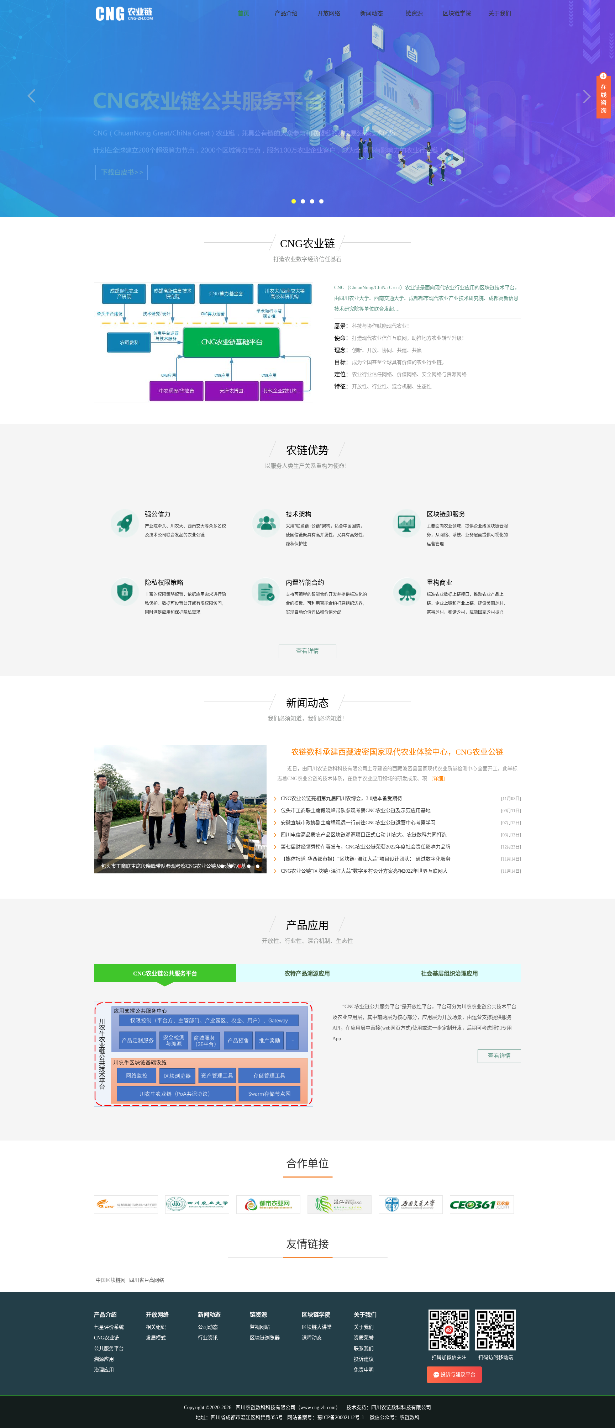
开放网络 (328, 13)
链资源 (414, 13)
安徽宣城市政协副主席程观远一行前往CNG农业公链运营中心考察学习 (358, 822)
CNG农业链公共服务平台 (165, 973)
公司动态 (208, 1327)
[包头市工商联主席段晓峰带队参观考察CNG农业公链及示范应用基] (180, 808)
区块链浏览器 (265, 1337)
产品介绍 (286, 13)
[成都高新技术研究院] (126, 1204)
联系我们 (364, 1348)
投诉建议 (364, 1359)
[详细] (438, 778)
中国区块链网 (111, 1280)
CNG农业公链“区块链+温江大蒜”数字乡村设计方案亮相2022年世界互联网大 (364, 871)
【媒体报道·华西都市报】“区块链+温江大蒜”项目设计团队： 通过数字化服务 (366, 859)
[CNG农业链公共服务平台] (203, 342)
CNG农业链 (106, 1337)
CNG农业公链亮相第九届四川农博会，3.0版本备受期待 (341, 798)
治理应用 (104, 1370)
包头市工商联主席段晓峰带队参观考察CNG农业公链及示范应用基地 (356, 810)
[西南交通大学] (410, 1204)
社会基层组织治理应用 (449, 973)
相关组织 (156, 1327)
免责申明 (364, 1370)
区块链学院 (457, 13)
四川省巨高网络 (146, 1280)
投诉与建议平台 (458, 1374)
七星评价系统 (109, 1327)
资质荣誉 (364, 1337)
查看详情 (307, 651)
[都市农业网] (268, 1204)
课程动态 (312, 1337)
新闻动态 (371, 13)
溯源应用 (104, 1359)
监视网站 (260, 1327)
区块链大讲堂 (317, 1327)
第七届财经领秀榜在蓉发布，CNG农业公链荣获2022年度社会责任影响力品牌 (366, 847)
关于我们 (499, 13)
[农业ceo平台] (482, 1204)
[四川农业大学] (197, 1204)
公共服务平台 (109, 1348)
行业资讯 (208, 1337)
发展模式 (156, 1337)
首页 (243, 13)
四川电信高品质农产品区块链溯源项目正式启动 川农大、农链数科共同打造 (364, 834)
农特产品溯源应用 (307, 973)
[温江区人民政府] (339, 1204)
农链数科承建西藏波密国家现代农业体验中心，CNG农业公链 (397, 751)
